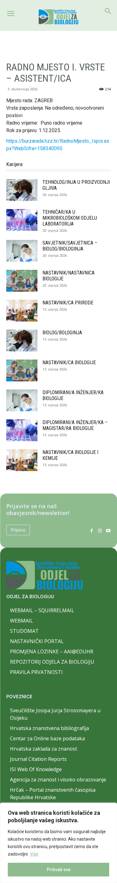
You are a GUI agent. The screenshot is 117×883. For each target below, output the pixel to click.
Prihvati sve (59, 869)
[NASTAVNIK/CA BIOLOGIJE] (21, 370)
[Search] (108, 11)
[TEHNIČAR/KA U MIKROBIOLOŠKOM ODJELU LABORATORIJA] (21, 220)
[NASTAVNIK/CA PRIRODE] (21, 311)
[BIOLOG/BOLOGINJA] (21, 340)
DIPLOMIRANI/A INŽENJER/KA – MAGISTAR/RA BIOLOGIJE (75, 425)
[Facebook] (91, 530)
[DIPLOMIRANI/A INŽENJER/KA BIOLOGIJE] (21, 400)
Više (34, 854)
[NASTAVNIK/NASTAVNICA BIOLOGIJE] (21, 281)
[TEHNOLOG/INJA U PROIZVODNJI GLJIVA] (21, 190)
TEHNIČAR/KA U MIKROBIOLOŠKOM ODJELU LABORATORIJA (69, 218)
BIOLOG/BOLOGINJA (62, 333)
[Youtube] (108, 530)
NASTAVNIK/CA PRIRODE (67, 303)
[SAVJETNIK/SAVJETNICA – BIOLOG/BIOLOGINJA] (21, 251)
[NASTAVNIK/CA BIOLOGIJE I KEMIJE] (21, 460)
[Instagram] (99, 530)
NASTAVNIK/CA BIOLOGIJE (69, 362)
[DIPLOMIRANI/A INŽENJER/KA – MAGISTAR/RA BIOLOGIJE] (21, 430)
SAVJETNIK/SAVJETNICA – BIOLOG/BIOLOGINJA (69, 246)
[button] (11, 13)
